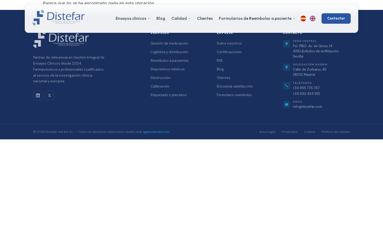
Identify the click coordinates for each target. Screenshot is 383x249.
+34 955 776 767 (306, 88)
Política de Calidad (336, 132)
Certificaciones (229, 52)
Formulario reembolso (234, 95)
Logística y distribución (169, 52)
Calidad (179, 18)
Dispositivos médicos (168, 69)
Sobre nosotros (229, 43)
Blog (160, 18)
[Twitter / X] (49, 95)
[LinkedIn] (37, 95)
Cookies (310, 132)
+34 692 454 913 (306, 93)
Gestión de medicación (169, 43)
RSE (220, 60)
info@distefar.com (307, 106)
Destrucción (161, 78)
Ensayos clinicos (131, 18)
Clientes (205, 18)
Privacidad (290, 132)
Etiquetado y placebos (169, 95)
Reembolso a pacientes (170, 60)
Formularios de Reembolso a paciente (255, 18)
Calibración (160, 86)
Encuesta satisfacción (235, 86)
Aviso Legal (267, 132)
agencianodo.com (156, 132)
